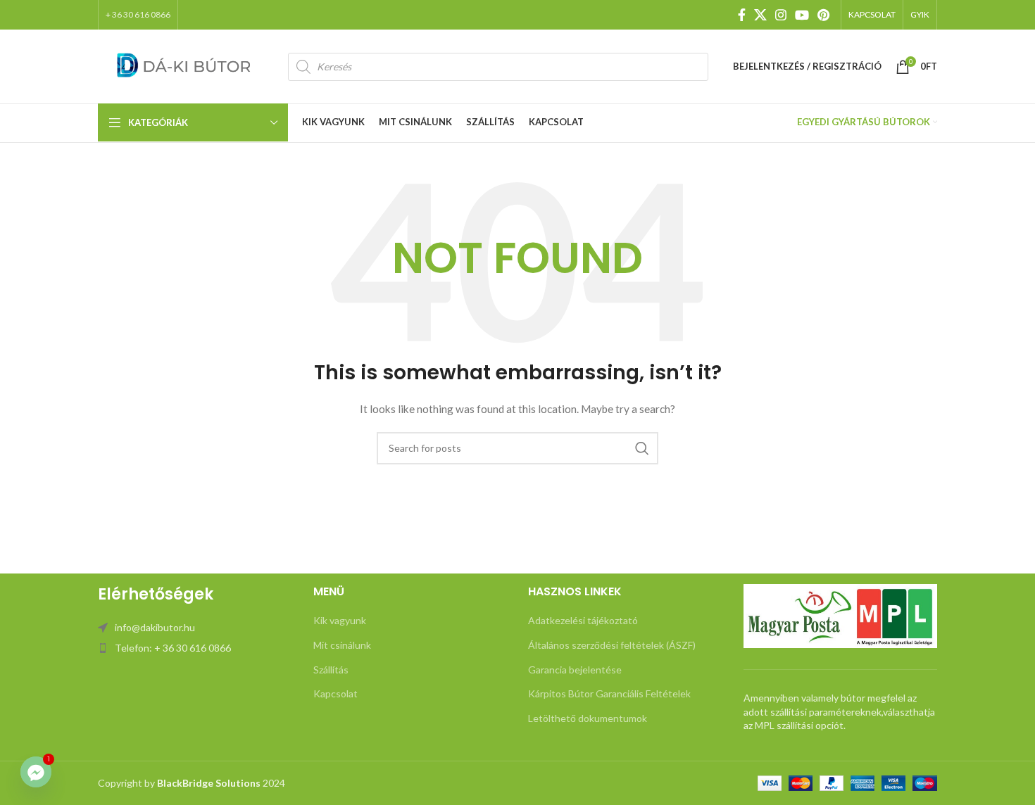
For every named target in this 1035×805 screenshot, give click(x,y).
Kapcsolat (335, 693)
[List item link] (195, 627)
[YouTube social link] (802, 14)
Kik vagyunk (339, 620)
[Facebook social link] (742, 14)
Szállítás (331, 670)
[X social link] (760, 14)
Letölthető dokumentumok (587, 718)
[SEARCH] (642, 448)
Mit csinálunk (342, 645)
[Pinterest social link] (823, 14)
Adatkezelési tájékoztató (583, 620)
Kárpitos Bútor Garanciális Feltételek (609, 693)
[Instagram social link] (781, 14)
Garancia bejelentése (575, 670)
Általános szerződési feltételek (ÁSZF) (612, 645)
